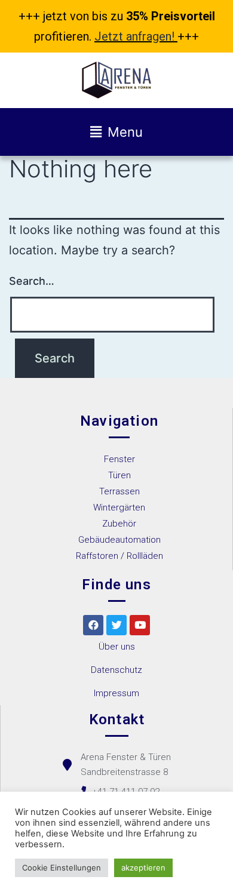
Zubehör (119, 523)
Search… (31, 281)
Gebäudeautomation (119, 539)
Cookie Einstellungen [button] (61, 867)
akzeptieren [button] (143, 867)
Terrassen (119, 491)
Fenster (119, 459)
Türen (119, 475)
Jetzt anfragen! (134, 36)
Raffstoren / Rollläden (119, 555)
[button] (116, 647)
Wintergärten (119, 507)
